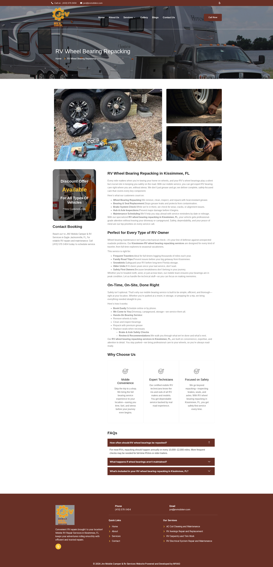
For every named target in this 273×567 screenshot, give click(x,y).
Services (128, 17)
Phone (118, 506)
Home (101, 17)
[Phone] (111, 508)
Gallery (144, 17)
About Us (114, 17)
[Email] (165, 508)
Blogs (155, 17)
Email (172, 506)
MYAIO (176, 563)
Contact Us (169, 17)
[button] (54, 125)
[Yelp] (219, 3)
